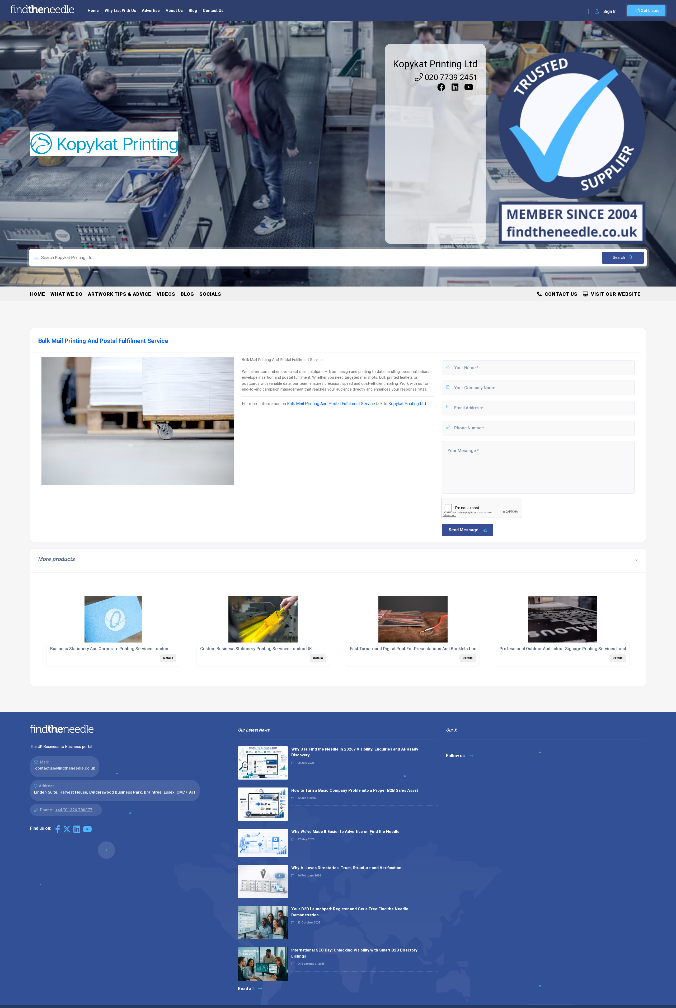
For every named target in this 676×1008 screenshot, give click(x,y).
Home (93, 10)
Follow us (456, 755)
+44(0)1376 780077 (73, 810)
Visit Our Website (614, 294)
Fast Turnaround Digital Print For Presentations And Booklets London (417, 648)
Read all (246, 988)
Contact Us (213, 10)
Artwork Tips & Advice (119, 294)
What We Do (66, 294)
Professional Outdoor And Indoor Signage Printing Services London (565, 648)
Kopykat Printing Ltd (435, 64)
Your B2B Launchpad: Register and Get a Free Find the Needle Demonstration (349, 912)
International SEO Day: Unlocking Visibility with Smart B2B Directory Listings (354, 953)
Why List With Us (120, 10)
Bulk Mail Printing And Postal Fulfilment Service (331, 403)
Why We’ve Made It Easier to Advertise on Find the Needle (345, 831)
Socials (210, 294)
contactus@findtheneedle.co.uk (65, 768)
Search (619, 257)
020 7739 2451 (450, 77)
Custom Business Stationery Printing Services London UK (256, 648)
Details (168, 658)
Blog (193, 10)
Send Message (463, 529)
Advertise (151, 10)
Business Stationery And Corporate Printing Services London (109, 648)
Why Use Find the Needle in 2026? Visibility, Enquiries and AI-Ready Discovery (354, 752)
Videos (166, 294)
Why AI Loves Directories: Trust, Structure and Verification (346, 867)
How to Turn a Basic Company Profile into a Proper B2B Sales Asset (354, 790)
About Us (174, 10)
